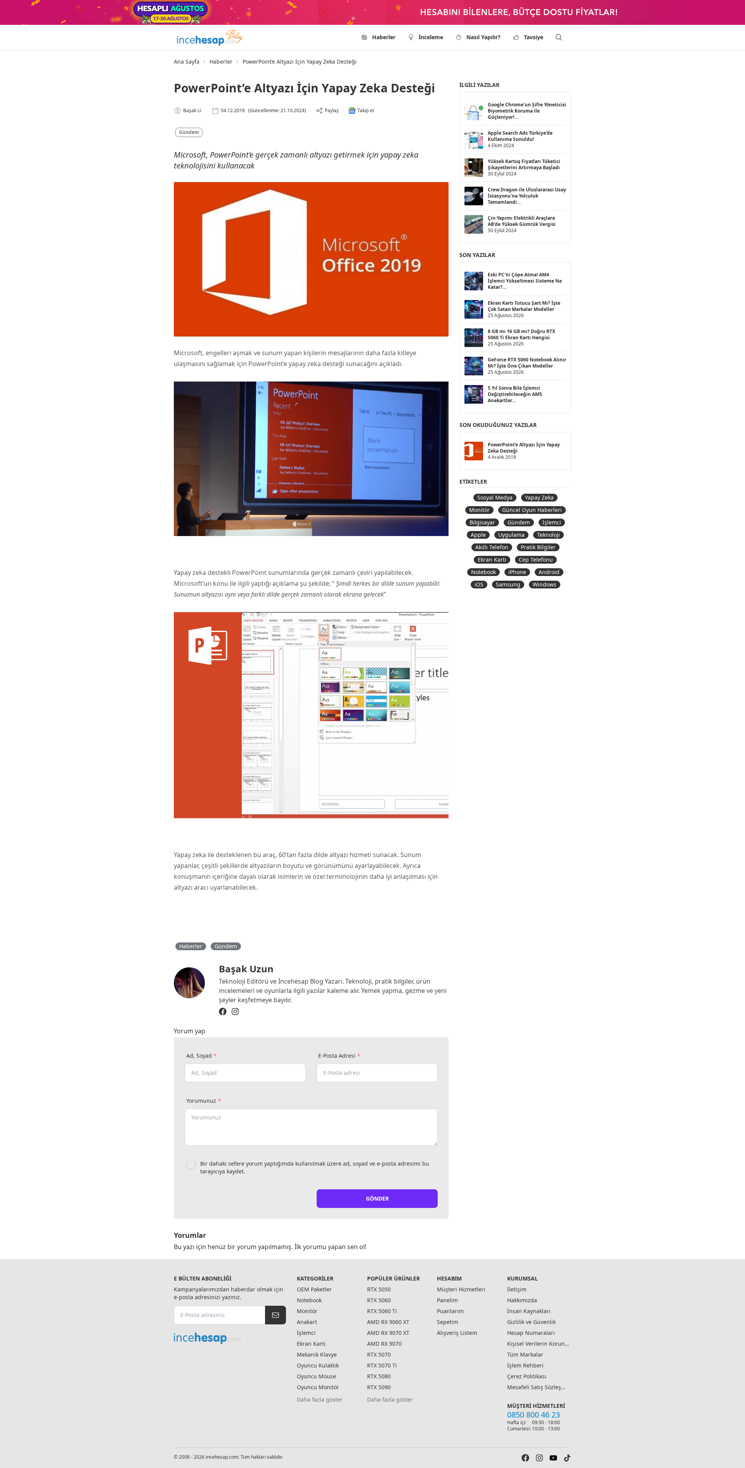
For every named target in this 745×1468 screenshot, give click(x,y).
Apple (478, 534)
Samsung (508, 584)
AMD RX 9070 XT (388, 1332)
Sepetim (447, 1322)
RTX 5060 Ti (382, 1311)
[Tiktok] (567, 1458)
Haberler (383, 37)
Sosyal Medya (495, 497)
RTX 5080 (379, 1376)
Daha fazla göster (320, 1399)
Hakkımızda (522, 1300)
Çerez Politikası (526, 1376)
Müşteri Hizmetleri (461, 1289)
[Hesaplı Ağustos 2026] (372, 12)
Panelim (447, 1300)
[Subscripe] (275, 1315)
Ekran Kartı (492, 559)
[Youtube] (553, 1458)
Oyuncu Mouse (316, 1376)
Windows (544, 584)
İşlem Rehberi (525, 1365)
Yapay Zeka (539, 497)
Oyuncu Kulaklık (318, 1365)
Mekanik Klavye (317, 1354)
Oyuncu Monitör (318, 1387)
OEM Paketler (314, 1289)
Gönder (377, 1198)
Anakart (307, 1322)
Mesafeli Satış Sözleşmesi (538, 1387)
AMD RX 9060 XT (388, 1322)
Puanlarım (450, 1311)
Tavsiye (533, 37)
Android (549, 572)
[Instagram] (235, 1011)
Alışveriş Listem (457, 1332)
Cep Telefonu (536, 559)
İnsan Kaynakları (529, 1311)
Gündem (189, 132)
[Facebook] (223, 1011)
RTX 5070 (379, 1354)
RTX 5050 (379, 1289)
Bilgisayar (482, 522)
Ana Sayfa (186, 61)
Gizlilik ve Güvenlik (531, 1322)
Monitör (479, 510)
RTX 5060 (379, 1300)
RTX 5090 (379, 1387)
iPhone (517, 572)
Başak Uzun (246, 968)
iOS (479, 584)
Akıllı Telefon (491, 547)
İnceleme (431, 37)
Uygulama (511, 534)
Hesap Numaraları (531, 1332)
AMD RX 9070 (384, 1343)
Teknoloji (548, 534)
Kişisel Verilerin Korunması (538, 1343)
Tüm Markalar (525, 1354)
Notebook (483, 572)
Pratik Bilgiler (538, 547)
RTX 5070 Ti (382, 1365)
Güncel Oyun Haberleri (532, 510)
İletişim (517, 1289)
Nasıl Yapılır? (483, 37)
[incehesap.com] (230, 1338)
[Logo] (210, 37)
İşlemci (551, 522)
